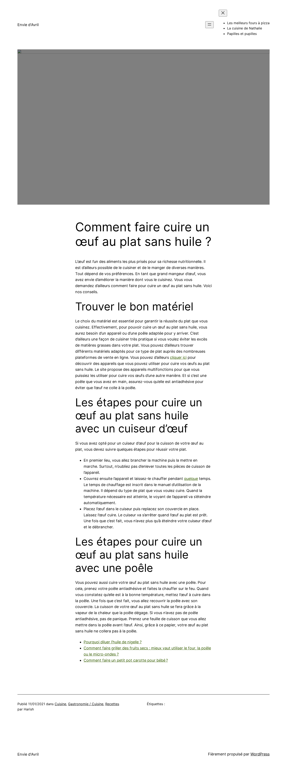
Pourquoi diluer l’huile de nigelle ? (113, 642)
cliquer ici (178, 357)
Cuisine (60, 704)
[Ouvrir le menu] (209, 24)
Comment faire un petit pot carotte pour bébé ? (126, 660)
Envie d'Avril (28, 25)
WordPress (260, 754)
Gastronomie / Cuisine (85, 704)
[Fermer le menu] (223, 13)
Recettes (112, 704)
